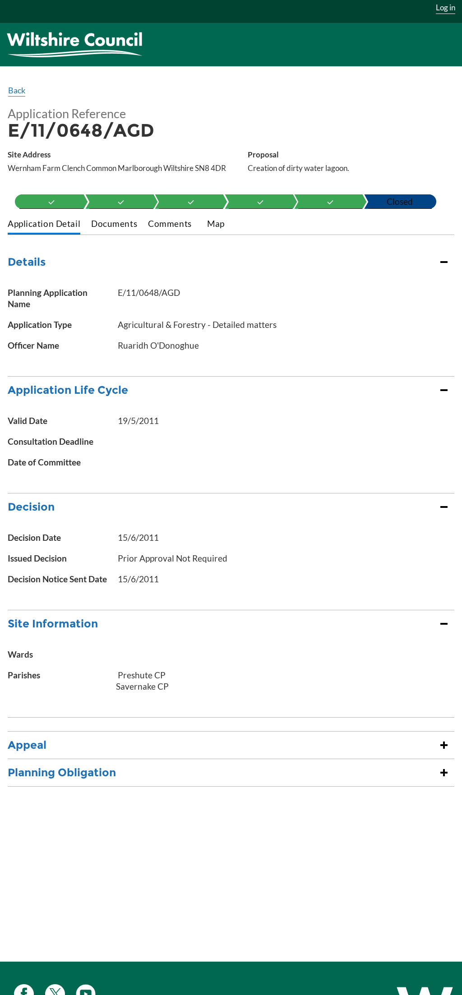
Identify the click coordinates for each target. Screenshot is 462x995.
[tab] (44, 224)
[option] (51, 201)
